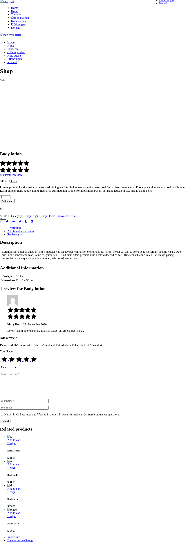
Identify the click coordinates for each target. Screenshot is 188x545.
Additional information (20, 231)
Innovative (63, 216)
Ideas (52, 216)
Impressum (13, 537)
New (73, 216)
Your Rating (7, 351)
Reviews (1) (14, 234)
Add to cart (7, 201)
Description (14, 227)
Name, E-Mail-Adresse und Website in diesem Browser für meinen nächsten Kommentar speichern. (62, 414)
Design (27, 216)
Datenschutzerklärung (20, 540)
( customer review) (11, 174)
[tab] (97, 228)
